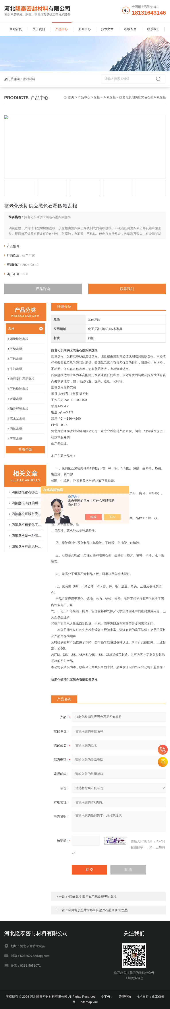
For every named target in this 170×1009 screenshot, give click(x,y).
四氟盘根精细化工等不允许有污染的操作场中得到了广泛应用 (27, 525)
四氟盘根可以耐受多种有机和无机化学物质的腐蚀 (27, 514)
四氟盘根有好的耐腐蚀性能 (27, 503)
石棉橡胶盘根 (19, 389)
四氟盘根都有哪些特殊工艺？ (27, 492)
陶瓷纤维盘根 (19, 409)
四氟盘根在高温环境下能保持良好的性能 (27, 546)
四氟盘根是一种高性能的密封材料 (27, 535)
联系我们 (153, 29)
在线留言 (130, 29)
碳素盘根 (16, 399)
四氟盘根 (109, 97)
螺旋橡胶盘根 (19, 339)
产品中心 (61, 29)
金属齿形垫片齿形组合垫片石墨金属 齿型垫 (98, 910)
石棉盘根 (16, 359)
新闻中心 (84, 29)
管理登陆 (125, 996)
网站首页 (16, 29)
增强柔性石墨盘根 (22, 379)
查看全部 (25, 449)
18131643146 (163, 750)
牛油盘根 (16, 369)
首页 (71, 97)
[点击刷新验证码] (115, 841)
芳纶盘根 (16, 349)
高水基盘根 (17, 419)
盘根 (97, 97)
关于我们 (39, 29)
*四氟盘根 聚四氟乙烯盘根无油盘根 (92, 896)
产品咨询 (43, 289)
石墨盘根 (16, 438)
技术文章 (107, 29)
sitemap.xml (89, 1002)
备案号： (107, 996)
